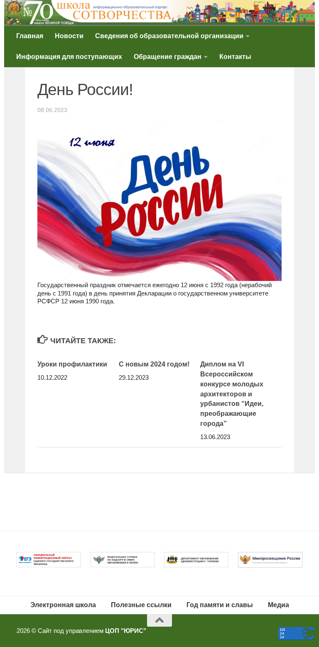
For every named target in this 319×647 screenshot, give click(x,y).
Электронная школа (63, 604)
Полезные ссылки (141, 604)
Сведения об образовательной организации (169, 35)
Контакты (235, 56)
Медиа (278, 604)
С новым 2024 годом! (154, 364)
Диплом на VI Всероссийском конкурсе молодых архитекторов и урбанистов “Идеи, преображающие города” (231, 394)
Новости (69, 35)
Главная (29, 35)
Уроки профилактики (72, 364)
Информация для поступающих (69, 56)
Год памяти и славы (219, 604)
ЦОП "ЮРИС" (125, 630)
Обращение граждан (167, 56)
